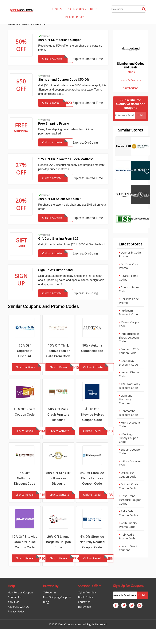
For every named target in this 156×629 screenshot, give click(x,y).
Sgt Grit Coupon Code (130, 451)
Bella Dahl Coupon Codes (128, 513)
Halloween (84, 606)
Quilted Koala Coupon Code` (128, 486)
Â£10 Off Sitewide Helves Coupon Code (92, 414)
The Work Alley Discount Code (129, 386)
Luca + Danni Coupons (128, 548)
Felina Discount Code (129, 424)
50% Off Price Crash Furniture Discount (58, 414)
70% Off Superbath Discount (24, 351)
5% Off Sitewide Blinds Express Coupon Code (92, 478)
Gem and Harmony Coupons (125, 399)
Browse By (51, 586)
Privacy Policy (16, 611)
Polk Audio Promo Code (127, 536)
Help (11, 586)
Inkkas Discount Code (130, 463)
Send (140, 115)
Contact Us (14, 597)
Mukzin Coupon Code (129, 324)
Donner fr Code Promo (130, 254)
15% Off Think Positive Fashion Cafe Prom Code (58, 351)
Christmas (84, 602)
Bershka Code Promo (129, 301)
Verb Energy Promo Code (128, 525)
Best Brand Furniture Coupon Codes (130, 499)
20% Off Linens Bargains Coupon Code (58, 542)
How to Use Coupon (20, 592)
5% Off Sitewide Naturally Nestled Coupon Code (92, 542)
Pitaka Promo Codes (128, 277)
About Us (13, 602)
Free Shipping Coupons (57, 597)
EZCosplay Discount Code (128, 362)
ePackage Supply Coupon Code (128, 438)
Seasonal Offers (89, 586)
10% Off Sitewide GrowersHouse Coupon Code (24, 542)
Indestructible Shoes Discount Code (129, 337)
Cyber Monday (87, 592)
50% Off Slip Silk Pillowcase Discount (58, 478)
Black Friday (85, 597)
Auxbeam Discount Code (128, 312)
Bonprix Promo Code (129, 289)
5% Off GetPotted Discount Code (24, 478)
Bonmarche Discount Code (128, 413)
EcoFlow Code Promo (129, 266)
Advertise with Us (18, 606)
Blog (46, 602)
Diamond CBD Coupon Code (129, 351)
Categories (49, 592)
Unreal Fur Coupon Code (127, 474)
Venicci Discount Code (130, 374)
